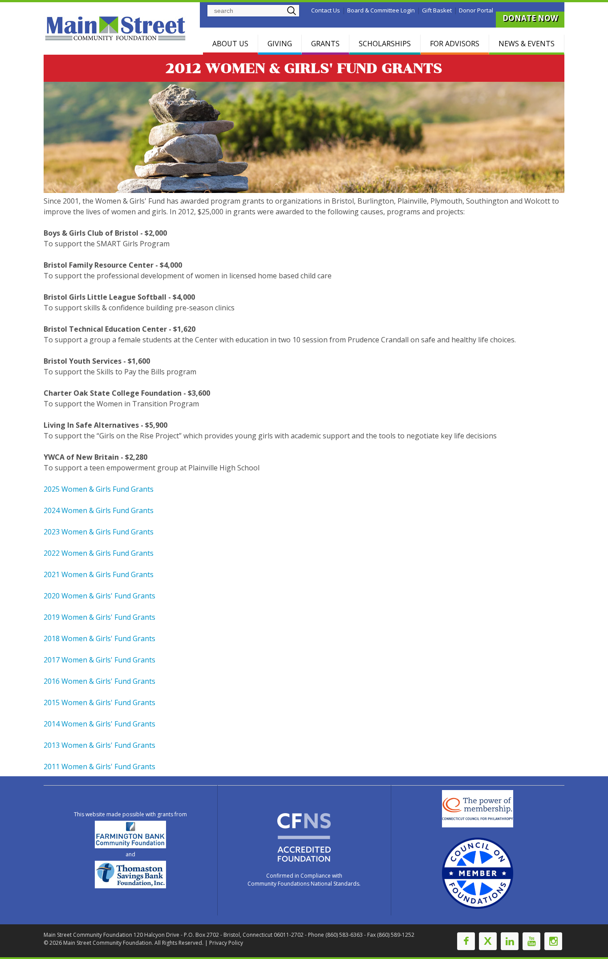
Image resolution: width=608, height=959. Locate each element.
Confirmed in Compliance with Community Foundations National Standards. (304, 879)
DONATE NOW (530, 18)
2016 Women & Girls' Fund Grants (99, 681)
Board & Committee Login (381, 10)
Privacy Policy (226, 943)
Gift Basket (437, 10)
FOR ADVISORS (454, 43)
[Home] (117, 28)
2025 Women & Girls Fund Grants (99, 489)
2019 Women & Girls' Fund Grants (99, 617)
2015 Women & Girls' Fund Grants (99, 702)
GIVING (280, 43)
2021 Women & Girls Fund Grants (99, 574)
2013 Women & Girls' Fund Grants (99, 745)
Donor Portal (476, 10)
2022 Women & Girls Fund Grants (99, 553)
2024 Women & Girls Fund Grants (99, 510)
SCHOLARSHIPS (385, 43)
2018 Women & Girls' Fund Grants (99, 638)
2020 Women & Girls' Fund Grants (99, 596)
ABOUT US (230, 43)
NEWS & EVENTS (527, 43)
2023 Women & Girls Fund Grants (99, 532)
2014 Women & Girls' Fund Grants (99, 724)
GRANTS (325, 43)
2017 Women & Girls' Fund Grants (99, 660)
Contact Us (325, 10)
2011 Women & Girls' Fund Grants (99, 766)
